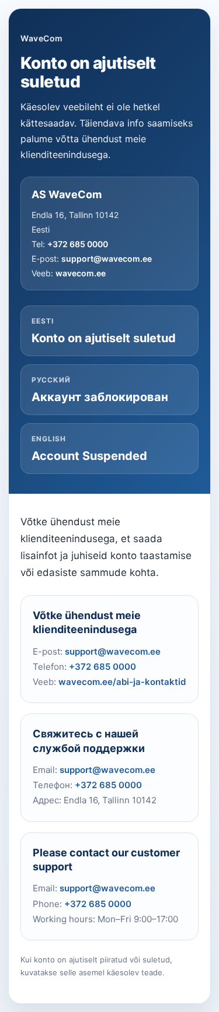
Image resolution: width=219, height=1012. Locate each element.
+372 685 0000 (77, 244)
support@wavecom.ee (106, 258)
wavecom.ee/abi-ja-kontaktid (122, 681)
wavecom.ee (80, 273)
